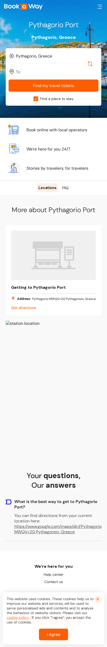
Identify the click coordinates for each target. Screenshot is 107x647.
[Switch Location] (90, 64)
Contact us (53, 581)
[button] (100, 7)
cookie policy (18, 617)
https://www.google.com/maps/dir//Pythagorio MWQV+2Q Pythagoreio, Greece (58, 529)
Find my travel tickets (53, 85)
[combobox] (53, 56)
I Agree (53, 634)
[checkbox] (36, 98)
